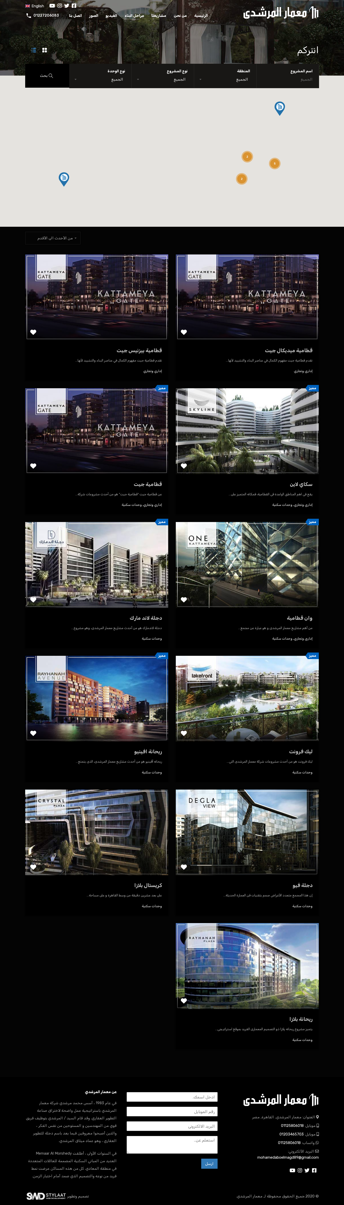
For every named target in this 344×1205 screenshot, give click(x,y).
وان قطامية (300, 618)
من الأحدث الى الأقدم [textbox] (55, 238)
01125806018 (292, 1125)
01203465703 (292, 1134)
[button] (279, 109)
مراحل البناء (134, 15)
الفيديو (111, 15)
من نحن (180, 15)
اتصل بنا (75, 15)
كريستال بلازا (148, 885)
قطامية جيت (148, 484)
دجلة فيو (303, 885)
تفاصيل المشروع (247, 323)
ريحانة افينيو (148, 751)
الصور (93, 15)
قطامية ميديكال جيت (289, 350)
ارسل (209, 1163)
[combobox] (225, 79)
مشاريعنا (158, 15)
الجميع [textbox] (242, 79)
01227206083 (46, 16)
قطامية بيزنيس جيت (139, 350)
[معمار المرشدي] (281, 12)
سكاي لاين (301, 484)
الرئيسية (201, 15)
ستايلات (46, 1196)
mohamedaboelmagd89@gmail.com (288, 1157)
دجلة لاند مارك (146, 618)
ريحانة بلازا (301, 1019)
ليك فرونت (301, 751)
